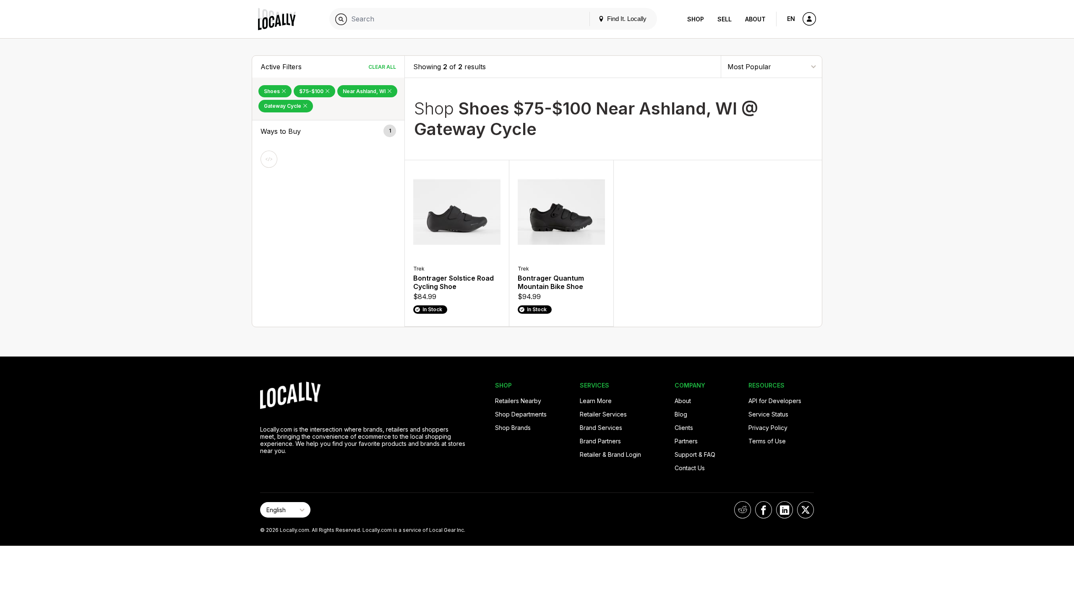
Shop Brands (513, 427)
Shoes (272, 91)
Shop (695, 19)
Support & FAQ (695, 454)
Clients (684, 427)
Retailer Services (603, 414)
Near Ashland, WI (365, 91)
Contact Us (690, 467)
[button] (328, 131)
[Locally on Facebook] (763, 509)
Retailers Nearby (518, 400)
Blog (681, 414)
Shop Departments (521, 414)
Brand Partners (600, 441)
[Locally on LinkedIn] (784, 509)
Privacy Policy (767, 427)
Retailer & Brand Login (610, 454)
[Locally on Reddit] (742, 509)
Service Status (768, 414)
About (755, 19)
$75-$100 (312, 91)
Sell (724, 19)
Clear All (382, 67)
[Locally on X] (805, 509)
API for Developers (774, 400)
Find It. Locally (625, 18)
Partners (686, 441)
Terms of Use (767, 441)
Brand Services (601, 427)
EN (791, 18)
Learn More (596, 400)
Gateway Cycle (283, 106)
